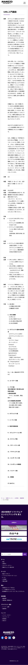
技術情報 (3, 596)
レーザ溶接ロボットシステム (8, 589)
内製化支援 (4, 581)
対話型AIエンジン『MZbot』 (8, 587)
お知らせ (4, 620)
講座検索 (22, 498)
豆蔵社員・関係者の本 (7, 600)
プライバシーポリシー (7, 565)
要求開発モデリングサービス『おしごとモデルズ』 (13, 591)
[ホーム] (5, 2)
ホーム (2, 498)
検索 (25, 554)
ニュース (3, 613)
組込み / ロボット (6, 573)
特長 (3, 561)
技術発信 (4, 618)
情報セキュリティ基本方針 (8, 567)
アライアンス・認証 (6, 604)
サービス (3, 571)
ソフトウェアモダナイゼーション (9, 575)
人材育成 (16, 498)
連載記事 (4, 598)
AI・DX (3, 577)
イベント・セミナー (6, 615)
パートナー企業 (5, 606)
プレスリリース (5, 617)
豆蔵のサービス (9, 498)
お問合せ (14, 522)
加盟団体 (4, 608)
